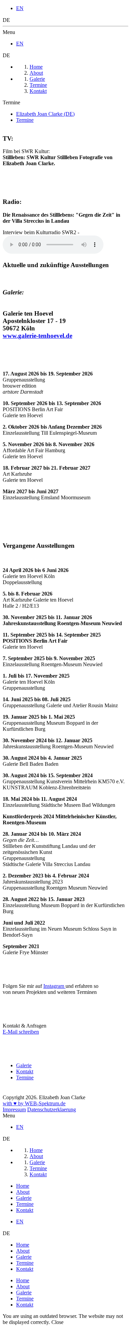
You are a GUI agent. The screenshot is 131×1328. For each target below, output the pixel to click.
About (23, 1192)
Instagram (54, 986)
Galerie (24, 1065)
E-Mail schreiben (21, 1032)
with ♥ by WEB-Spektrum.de (34, 1103)
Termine (25, 1077)
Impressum (14, 1109)
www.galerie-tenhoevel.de (37, 335)
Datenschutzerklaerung (51, 1109)
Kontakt (24, 1071)
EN (20, 8)
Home (22, 1186)
